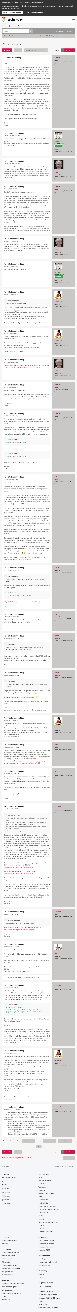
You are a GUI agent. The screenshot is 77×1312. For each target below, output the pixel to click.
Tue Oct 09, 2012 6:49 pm (11, 720)
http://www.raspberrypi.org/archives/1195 (26, 763)
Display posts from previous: (16, 1141)
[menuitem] (70, 31)
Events (40, 1277)
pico (55, 476)
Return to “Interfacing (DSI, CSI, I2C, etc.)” (17, 1158)
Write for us (42, 1304)
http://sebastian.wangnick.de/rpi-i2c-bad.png (18, 867)
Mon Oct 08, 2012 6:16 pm (11, 638)
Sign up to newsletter (11, 1177)
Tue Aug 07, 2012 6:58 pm (11, 266)
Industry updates (7, 1259)
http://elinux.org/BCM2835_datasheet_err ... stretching (23, 367)
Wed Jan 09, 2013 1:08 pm (11, 946)
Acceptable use (43, 1213)
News (40, 1177)
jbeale (56, 172)
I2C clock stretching (12, 44)
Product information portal (47, 1262)
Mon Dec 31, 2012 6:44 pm (11, 914)
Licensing (41, 1219)
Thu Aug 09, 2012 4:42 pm (11, 333)
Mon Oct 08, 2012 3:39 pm (11, 616)
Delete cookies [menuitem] (58, 1166)
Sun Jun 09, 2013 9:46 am (11, 1053)
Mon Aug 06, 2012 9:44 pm (11, 60)
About (17, 26)
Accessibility (43, 1200)
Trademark (42, 1187)
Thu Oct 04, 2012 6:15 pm (11, 570)
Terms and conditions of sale (48, 1222)
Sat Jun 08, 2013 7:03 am (11, 987)
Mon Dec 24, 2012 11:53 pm (12, 809)
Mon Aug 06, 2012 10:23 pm (12, 163)
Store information (44, 1286)
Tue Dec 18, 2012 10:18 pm (11, 773)
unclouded (57, 985)
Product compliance (9, 1256)
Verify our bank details (46, 1232)
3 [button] (69, 50)
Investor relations (44, 1181)
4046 (59, 175)
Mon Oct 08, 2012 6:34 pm (11, 675)
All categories (43, 1259)
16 (59, 479)
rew (55, 953)
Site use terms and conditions (48, 1209)
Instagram (7, 1196)
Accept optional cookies (12, 12)
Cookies (41, 1216)
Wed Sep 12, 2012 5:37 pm (11, 416)
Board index (5, 1166)
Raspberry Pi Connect (46, 1240)
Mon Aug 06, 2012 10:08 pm (12, 135)
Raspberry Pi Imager (45, 1247)
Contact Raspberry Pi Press (48, 1308)
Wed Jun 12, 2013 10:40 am (12, 1109)
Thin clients (6, 1262)
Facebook (7, 1203)
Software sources (44, 1265)
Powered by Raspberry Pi (11, 1268)
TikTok (6, 1189)
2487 (59, 304)
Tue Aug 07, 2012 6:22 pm (11, 241)
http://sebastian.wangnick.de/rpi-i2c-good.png (19, 930)
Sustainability (43, 1203)
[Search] (31, 31)
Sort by (44, 1141)
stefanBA (57, 57)
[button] (73, 50)
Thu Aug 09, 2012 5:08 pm (11, 362)
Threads (7, 1185)
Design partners (7, 1272)
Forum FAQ (6, 26)
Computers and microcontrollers (13, 1284)
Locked (8, 50)
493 (59, 956)
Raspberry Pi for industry (10, 1252)
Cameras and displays (9, 1287)
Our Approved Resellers (46, 1193)
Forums (41, 1274)
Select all (14, 439)
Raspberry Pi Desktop (46, 1244)
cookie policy (37, 6)
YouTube (7, 1192)
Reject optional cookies (35, 12)
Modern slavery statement (47, 1206)
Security (41, 1229)
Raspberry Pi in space (9, 1265)
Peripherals (6, 1300)
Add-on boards (7, 1290)
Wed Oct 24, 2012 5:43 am (11, 747)
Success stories (7, 1275)
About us (41, 1190)
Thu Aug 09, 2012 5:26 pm (11, 387)
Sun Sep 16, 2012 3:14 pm (11, 479)
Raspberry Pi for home (9, 1240)
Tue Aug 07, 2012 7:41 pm (11, 294)
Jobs (40, 1197)
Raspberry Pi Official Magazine (49, 1298)
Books (40, 1301)
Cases (4, 1296)
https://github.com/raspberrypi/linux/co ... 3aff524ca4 (22, 602)
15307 (60, 149)
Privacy (41, 1225)
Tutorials (5, 1244)
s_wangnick (57, 806)
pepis (56, 744)
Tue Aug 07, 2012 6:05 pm (11, 189)
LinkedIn (7, 1200)
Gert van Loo (58, 301)
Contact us (42, 1184)
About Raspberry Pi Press (47, 1295)
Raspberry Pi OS (44, 1250)
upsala (56, 771)
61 (59, 570)
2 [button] (66, 50)
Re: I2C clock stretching (14, 133)
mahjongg (57, 141)
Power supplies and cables (11, 1293)
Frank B (56, 567)
